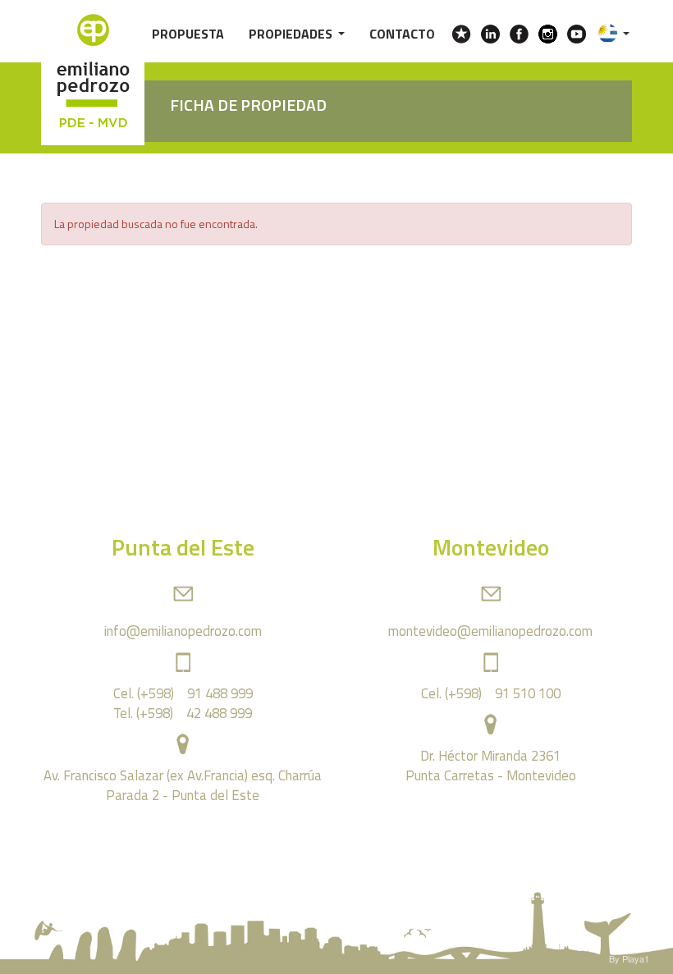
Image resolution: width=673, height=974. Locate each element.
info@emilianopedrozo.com (183, 630)
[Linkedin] (490, 33)
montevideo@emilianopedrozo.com (490, 630)
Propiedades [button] (292, 31)
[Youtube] (576, 33)
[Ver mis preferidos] (461, 33)
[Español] (614, 27)
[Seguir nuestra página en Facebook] (519, 33)
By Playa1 (629, 959)
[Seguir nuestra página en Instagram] (547, 33)
